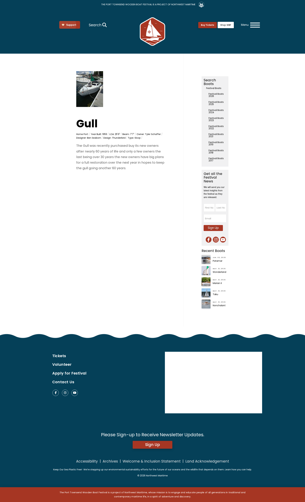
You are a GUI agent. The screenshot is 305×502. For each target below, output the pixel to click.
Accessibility (87, 461)
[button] (97, 25)
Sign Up (213, 228)
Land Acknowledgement (207, 461)
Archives (110, 461)
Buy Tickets (207, 25)
